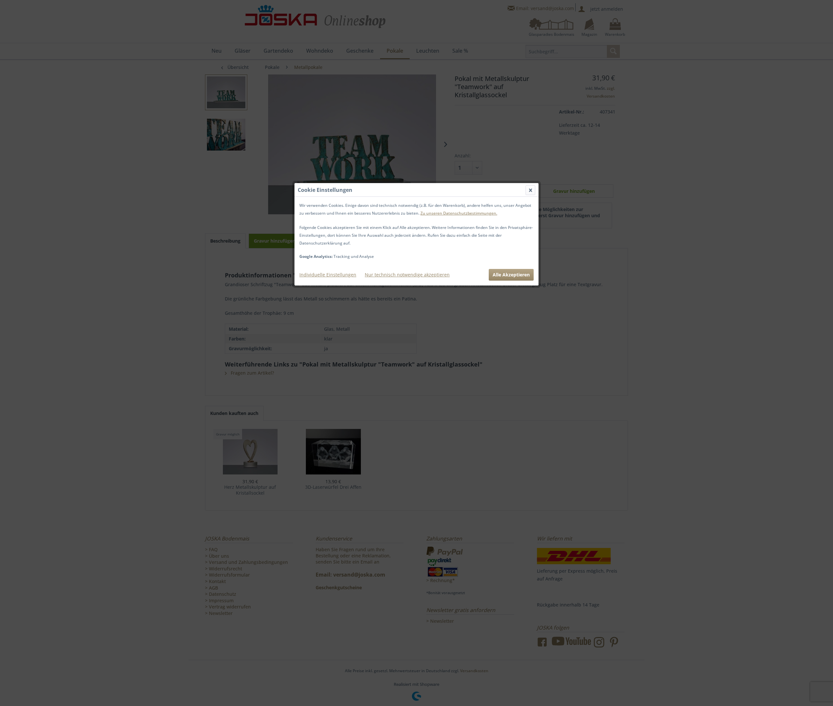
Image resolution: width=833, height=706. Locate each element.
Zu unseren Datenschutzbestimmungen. (458, 213)
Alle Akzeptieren (511, 275)
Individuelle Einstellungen (327, 275)
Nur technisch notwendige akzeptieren (407, 275)
